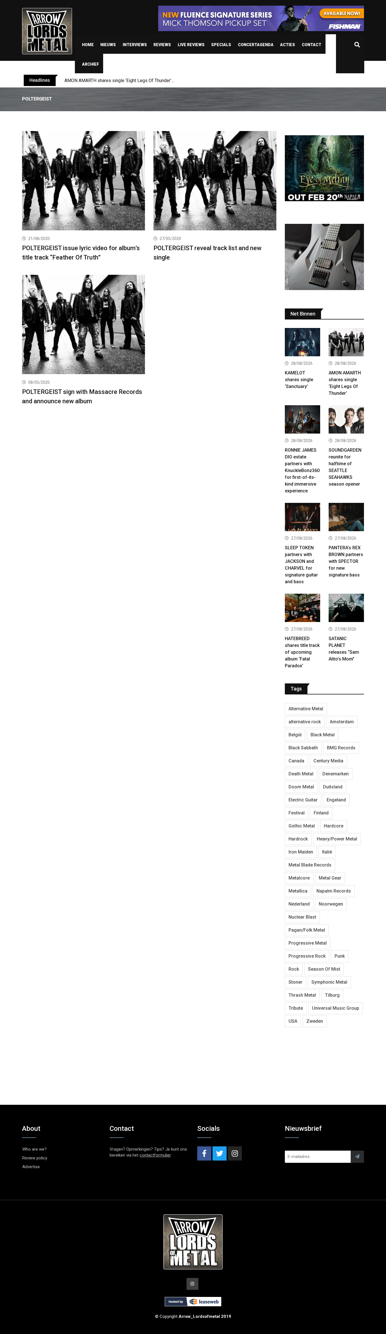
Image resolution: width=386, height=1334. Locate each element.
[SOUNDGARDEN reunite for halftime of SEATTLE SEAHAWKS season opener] (346, 420)
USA (293, 1021)
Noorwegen (331, 904)
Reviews (162, 44)
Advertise (31, 1166)
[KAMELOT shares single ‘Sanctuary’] (302, 343)
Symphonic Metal (329, 982)
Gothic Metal (302, 826)
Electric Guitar (303, 800)
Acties (287, 44)
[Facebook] (204, 1153)
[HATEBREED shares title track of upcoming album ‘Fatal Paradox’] (302, 608)
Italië (327, 852)
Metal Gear (330, 878)
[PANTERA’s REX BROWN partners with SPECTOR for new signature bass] (346, 518)
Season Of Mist (324, 969)
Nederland (299, 904)
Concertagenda (256, 44)
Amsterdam (342, 721)
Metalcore (299, 878)
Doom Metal (301, 787)
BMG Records (341, 747)
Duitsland (332, 787)
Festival (297, 813)
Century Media (328, 760)
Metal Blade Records (310, 865)
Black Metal (323, 734)
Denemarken (335, 774)
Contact (311, 44)
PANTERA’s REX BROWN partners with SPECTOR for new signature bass (346, 561)
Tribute (296, 1008)
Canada (296, 760)
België (295, 734)
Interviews (135, 44)
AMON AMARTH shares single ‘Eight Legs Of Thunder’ (117, 80)
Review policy (34, 1158)
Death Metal (301, 774)
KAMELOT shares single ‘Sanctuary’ (299, 379)
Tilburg (332, 995)
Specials (221, 44)
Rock (294, 969)
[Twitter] (219, 1153)
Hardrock (298, 839)
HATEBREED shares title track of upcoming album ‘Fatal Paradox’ (302, 652)
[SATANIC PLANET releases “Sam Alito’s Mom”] (346, 608)
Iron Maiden (301, 852)
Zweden (314, 1021)
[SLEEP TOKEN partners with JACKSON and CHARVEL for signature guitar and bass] (302, 518)
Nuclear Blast (302, 917)
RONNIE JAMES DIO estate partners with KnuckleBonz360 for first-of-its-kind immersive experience (302, 470)
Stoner (295, 982)
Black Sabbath (303, 747)
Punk (340, 956)
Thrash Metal (302, 995)
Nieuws (108, 44)
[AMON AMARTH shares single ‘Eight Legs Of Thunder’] (346, 343)
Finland (321, 813)
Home (88, 44)
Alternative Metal (306, 708)
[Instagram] (235, 1153)
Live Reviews (191, 44)
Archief (90, 64)
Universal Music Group (335, 1008)
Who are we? (34, 1149)
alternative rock (305, 721)
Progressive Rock (307, 956)
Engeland (336, 800)
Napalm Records (333, 891)
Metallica (298, 891)
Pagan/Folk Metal (307, 930)
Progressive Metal (308, 943)
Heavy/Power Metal (337, 839)
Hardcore (333, 826)
